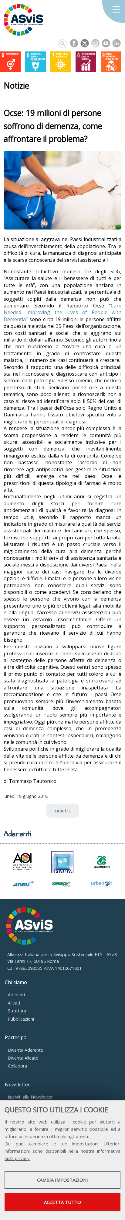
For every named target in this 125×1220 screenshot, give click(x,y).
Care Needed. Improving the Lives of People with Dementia (62, 312)
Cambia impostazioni (62, 1180)
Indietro (62, 810)
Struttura (17, 1011)
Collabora (17, 1066)
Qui (8, 1144)
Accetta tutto (62, 1202)
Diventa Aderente (25, 1050)
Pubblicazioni (21, 1019)
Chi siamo (16, 982)
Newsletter (17, 1084)
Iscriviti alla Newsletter (30, 1097)
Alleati (14, 1003)
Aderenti (16, 994)
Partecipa (15, 1037)
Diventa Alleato (23, 1058)
